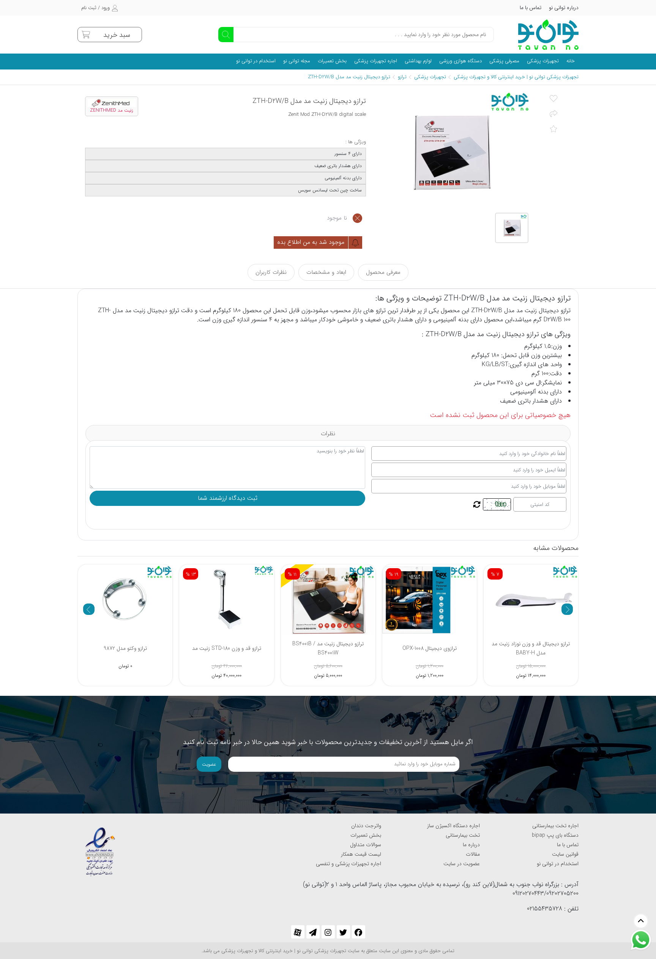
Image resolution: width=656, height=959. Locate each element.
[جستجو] (225, 34)
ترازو (402, 77)
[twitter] (343, 931)
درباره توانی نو (564, 7)
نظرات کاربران (271, 272)
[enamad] (100, 848)
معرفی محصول (383, 272)
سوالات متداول (365, 845)
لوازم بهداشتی (418, 61)
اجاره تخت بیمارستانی (555, 826)
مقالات (473, 854)
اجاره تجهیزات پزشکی (375, 61)
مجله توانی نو (296, 61)
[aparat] (297, 931)
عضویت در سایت (461, 863)
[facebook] (358, 931)
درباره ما (471, 845)
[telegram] (313, 931)
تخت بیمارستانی (463, 835)
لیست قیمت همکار (361, 854)
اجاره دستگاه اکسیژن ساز (453, 826)
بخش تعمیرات (332, 61)
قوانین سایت (565, 854)
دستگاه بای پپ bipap (555, 835)
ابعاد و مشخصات (326, 272)
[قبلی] (89, 609)
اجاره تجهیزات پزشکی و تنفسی (348, 863)
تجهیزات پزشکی (543, 61)
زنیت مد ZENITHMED (111, 110)
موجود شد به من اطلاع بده (312, 242)
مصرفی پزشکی (504, 61)
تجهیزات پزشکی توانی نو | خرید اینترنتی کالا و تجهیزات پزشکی (516, 77)
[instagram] (328, 931)
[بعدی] (567, 609)
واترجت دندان (366, 826)
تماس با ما (530, 7)
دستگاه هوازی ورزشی (460, 61)
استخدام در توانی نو (256, 61)
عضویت (209, 764)
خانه (570, 61)
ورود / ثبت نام (95, 8)
